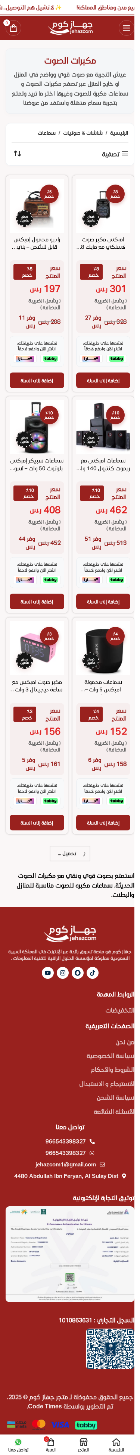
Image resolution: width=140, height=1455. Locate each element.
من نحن (124, 1041)
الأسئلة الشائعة (114, 1111)
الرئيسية (119, 133)
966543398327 (66, 1141)
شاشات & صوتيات (83, 133)
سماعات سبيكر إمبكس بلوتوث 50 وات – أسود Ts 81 (36, 467)
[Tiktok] (93, 973)
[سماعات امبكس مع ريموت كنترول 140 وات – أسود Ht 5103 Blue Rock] (103, 427)
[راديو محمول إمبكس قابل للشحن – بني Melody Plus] (37, 206)
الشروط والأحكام (112, 1069)
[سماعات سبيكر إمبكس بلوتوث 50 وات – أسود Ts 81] (37, 427)
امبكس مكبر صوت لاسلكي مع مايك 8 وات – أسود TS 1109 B (103, 246)
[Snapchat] (78, 973)
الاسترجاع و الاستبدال (106, 1083)
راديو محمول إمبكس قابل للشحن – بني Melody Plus (36, 246)
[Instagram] (63, 973)
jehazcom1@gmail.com (65, 1164)
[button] (103, 380)
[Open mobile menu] (126, 28)
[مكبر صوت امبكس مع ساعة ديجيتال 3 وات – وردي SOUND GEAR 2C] (37, 648)
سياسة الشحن (115, 1097)
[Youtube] (48, 973)
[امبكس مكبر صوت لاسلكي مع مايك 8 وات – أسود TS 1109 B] (103, 206)
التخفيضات (119, 1010)
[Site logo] (70, 26)
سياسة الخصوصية (110, 1055)
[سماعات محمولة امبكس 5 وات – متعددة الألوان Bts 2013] (103, 648)
